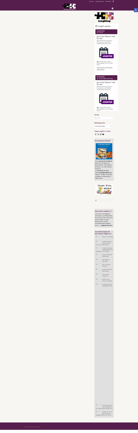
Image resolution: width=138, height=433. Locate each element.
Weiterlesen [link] (56, 32)
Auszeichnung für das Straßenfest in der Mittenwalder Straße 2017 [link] (104, 406)
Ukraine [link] (64, 39)
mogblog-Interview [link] (106, 225)
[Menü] (113, 9)
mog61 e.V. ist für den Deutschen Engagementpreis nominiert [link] (104, 413)
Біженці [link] (80, 39)
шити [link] (63, 41)
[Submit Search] (95, 118)
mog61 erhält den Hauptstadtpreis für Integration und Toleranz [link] (104, 249)
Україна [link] (54, 41)
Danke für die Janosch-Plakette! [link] (107, 280)
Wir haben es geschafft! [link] (106, 260)
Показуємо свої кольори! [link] (86, 39)
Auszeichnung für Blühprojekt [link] (107, 255)
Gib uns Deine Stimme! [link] (106, 265)
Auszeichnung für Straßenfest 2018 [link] (107, 285)
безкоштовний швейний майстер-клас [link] (72, 39)
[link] (136, 10)
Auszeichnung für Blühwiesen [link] (107, 270)
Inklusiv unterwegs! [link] (107, 237)
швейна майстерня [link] (59, 41)
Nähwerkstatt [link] (60, 39)
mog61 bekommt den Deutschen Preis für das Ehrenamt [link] (104, 243)
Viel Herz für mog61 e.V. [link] (105, 275)
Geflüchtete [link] (56, 39)
